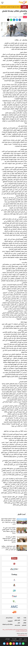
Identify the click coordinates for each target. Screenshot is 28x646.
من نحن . (25, 639)
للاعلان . (20, 639)
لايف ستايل (17, 620)
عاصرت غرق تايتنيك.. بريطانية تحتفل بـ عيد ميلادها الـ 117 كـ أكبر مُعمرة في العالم (9, 548)
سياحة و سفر (9, 618)
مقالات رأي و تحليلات (7, 624)
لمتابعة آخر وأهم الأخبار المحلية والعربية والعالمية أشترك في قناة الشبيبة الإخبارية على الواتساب (15, 630)
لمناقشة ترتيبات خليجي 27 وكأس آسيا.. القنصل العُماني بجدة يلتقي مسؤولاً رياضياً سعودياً (9, 530)
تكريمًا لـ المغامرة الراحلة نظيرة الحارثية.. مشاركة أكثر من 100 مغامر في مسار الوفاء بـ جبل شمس (8, 521)
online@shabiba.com (22, 635)
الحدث (25, 17)
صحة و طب (17, 625)
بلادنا (25, 618)
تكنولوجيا (10, 621)
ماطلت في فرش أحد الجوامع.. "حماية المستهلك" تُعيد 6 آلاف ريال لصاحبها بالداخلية (9, 7)
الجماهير (24, 625)
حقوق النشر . (7, 639)
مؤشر (24, 623)
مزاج (19, 623)
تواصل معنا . (14, 639)
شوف (18, 618)
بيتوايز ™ (8, 641)
